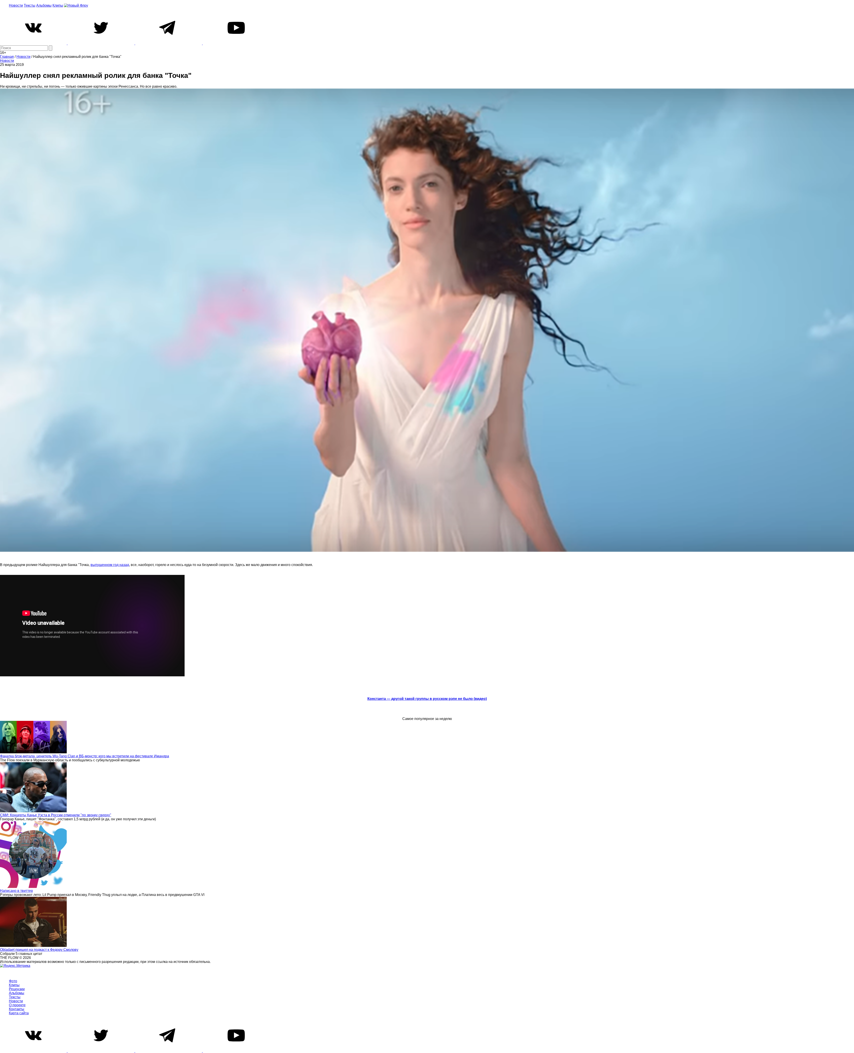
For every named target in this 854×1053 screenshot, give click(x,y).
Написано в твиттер (16, 891)
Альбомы (44, 5)
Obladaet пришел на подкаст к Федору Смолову (39, 950)
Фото (13, 981)
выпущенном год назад (110, 565)
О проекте (17, 1005)
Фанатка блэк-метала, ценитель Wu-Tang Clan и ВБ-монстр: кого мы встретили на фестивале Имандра (84, 756)
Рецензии (17, 989)
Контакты (16, 1009)
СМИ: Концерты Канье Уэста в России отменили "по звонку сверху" (55, 815)
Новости (16, 5)
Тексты (29, 5)
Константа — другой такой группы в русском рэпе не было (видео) (427, 699)
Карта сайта (19, 1013)
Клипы (57, 5)
